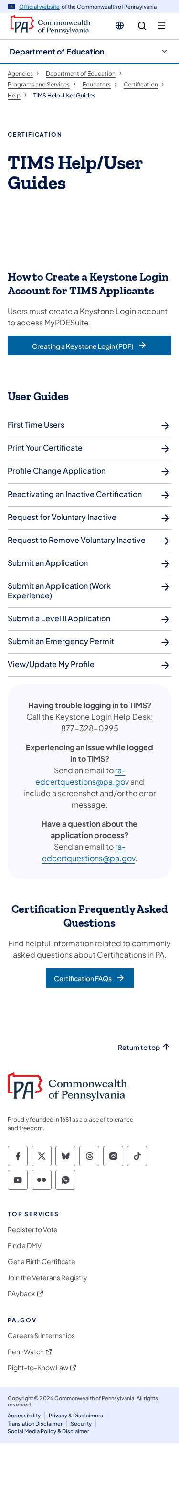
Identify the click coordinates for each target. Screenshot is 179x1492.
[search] (142, 26)
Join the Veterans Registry (47, 1278)
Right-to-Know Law (38, 1367)
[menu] (161, 26)
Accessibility (24, 1415)
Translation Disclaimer (35, 1423)
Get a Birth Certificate (41, 1261)
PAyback (21, 1293)
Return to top (139, 1047)
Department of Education (57, 51)
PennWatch (26, 1352)
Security (81, 1423)
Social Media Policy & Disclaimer (48, 1431)
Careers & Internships (41, 1335)
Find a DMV (25, 1246)
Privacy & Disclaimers (76, 1415)
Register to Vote (33, 1229)
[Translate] (119, 25)
